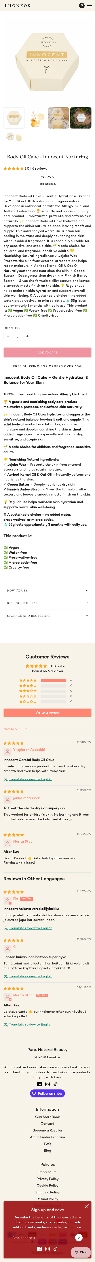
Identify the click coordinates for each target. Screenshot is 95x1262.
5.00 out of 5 (59, 666)
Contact (47, 1124)
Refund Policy (47, 1199)
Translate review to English (30, 779)
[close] (86, 1206)
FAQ (47, 1144)
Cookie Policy (48, 1185)
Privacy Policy (48, 1179)
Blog (47, 1151)
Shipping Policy (47, 1192)
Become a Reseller (48, 1130)
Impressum (48, 1172)
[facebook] (39, 1249)
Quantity (12, 328)
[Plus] (27, 336)
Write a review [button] (48, 713)
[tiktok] (55, 1249)
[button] (14, 169)
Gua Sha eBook (47, 1117)
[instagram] (47, 1249)
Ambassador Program (47, 1137)
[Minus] (8, 336)
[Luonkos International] (21, 5)
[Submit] (79, 1237)
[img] (14, 743)
